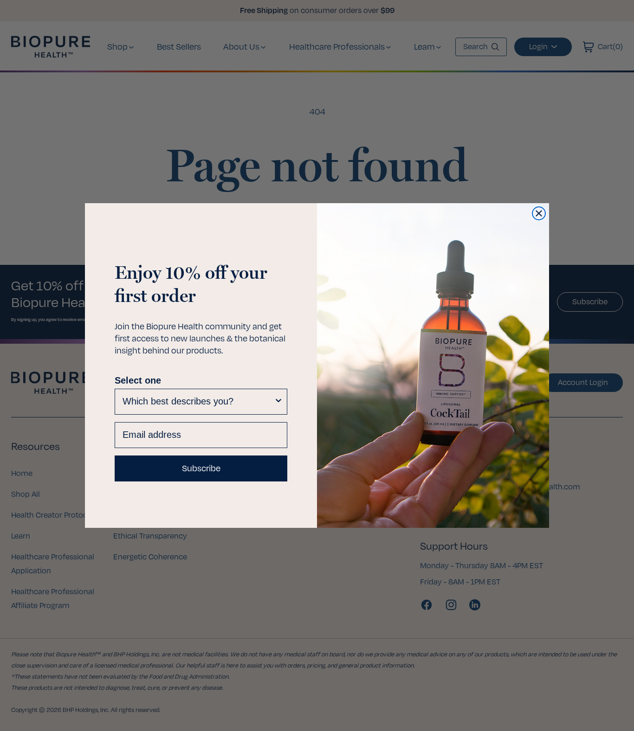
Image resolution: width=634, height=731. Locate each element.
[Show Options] (278, 401)
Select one (138, 380)
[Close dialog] (538, 213)
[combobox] (198, 401)
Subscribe (201, 468)
